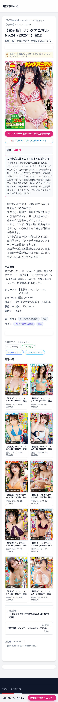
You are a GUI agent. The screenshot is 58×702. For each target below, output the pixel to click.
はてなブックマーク (35, 352)
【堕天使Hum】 (12, 20)
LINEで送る (28, 346)
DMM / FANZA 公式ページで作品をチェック (29, 133)
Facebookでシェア (14, 352)
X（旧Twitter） (13, 346)
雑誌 (44, 319)
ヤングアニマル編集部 (32, 20)
